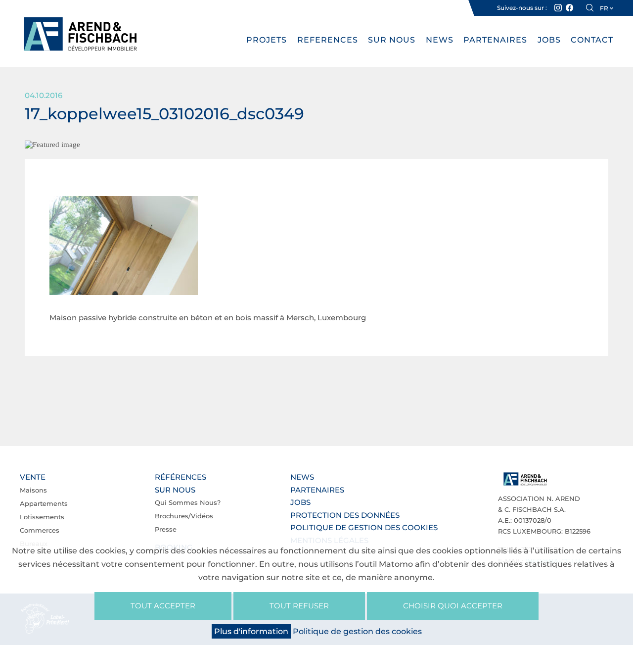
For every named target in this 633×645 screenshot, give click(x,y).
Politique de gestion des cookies (364, 527)
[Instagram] (558, 8)
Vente (32, 477)
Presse (166, 529)
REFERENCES (327, 40)
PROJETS (266, 40)
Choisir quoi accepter (452, 605)
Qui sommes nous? (188, 502)
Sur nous (391, 40)
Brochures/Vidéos (184, 516)
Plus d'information (251, 631)
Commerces (39, 530)
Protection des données (345, 515)
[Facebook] (569, 8)
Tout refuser (299, 605)
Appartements (44, 503)
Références (180, 477)
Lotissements (42, 517)
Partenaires (495, 40)
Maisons (33, 490)
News (439, 40)
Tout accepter (163, 605)
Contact (592, 40)
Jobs (549, 40)
